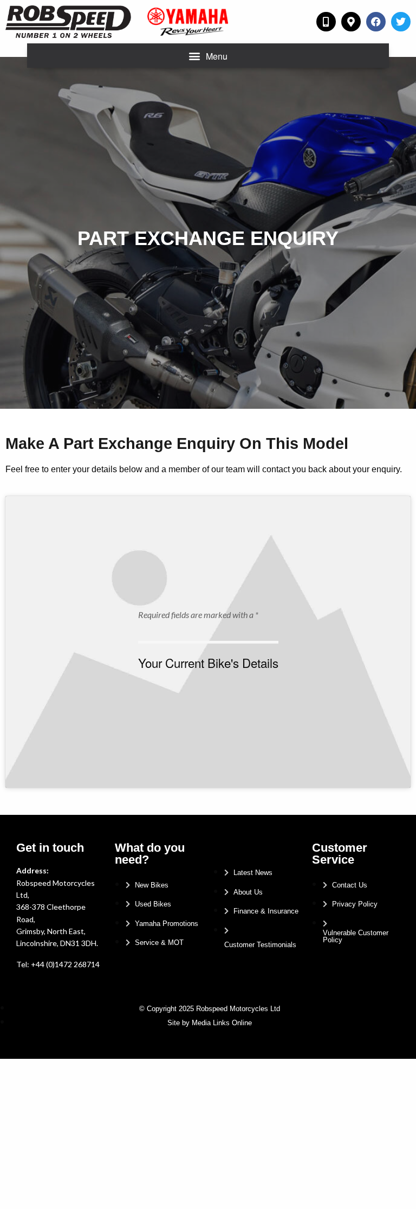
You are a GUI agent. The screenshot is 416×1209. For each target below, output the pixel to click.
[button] (208, 55)
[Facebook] (376, 21)
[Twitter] (401, 21)
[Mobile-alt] (326, 21)
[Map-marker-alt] (351, 21)
